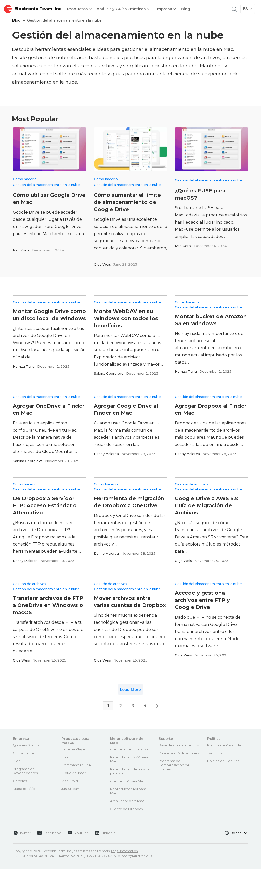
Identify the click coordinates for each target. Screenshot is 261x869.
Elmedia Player (73, 749)
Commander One (76, 765)
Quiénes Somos (26, 745)
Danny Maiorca (106, 454)
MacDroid (69, 781)
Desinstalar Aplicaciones (179, 753)
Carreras (20, 781)
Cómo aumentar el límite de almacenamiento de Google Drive (127, 202)
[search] (234, 9)
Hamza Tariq (24, 366)
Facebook (52, 833)
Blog (185, 8)
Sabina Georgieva (109, 373)
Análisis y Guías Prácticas (122, 8)
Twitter (25, 833)
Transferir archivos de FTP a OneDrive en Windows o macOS (48, 605)
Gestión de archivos (191, 484)
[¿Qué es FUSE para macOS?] (211, 149)
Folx (64, 757)
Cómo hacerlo (25, 179)
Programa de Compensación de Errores (174, 765)
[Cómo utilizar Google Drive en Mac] (49, 149)
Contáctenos (23, 753)
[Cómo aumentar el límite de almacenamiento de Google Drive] (130, 149)
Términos (214, 753)
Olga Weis (102, 264)
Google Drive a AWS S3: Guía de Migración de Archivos (206, 505)
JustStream (70, 789)
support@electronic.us (135, 856)
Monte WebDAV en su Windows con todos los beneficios (126, 318)
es (245, 9)
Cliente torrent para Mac (130, 749)
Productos (78, 8)
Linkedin (108, 833)
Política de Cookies (223, 761)
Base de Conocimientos (179, 745)
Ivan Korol (21, 250)
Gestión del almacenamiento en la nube (46, 185)
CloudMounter (73, 773)
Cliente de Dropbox (126, 809)
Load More (130, 689)
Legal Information (124, 851)
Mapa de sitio (24, 789)
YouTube (81, 833)
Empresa (163, 8)
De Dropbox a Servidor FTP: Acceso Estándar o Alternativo (45, 505)
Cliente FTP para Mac (127, 781)
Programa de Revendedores (25, 771)
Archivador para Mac (127, 801)
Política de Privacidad (225, 745)
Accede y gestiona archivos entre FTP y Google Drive (202, 600)
